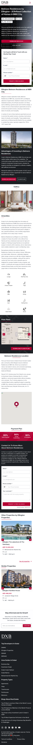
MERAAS (4, 656)
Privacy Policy (21, 739)
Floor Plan (21, 179)
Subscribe (27, 625)
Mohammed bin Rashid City (9, 675)
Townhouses (5, 689)
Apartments (4, 683)
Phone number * (8, 72)
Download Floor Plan (21, 348)
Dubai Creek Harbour (7, 670)
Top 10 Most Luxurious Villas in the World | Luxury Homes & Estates (16, 704)
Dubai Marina (5, 673)
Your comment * (7, 491)
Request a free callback (16, 81)
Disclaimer (4, 742)
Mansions (4, 695)
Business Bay (5, 664)
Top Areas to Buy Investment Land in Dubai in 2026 (15, 713)
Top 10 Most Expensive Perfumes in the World (15, 717)
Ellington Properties (7, 650)
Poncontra (17, 735)
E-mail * (5, 65)
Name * (5, 58)
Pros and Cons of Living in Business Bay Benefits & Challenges (16, 721)
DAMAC (3, 647)
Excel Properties (8, 733)
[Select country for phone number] (5, 75)
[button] (16, 404)
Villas (3, 686)
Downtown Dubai (6, 667)
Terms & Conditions (6, 739)
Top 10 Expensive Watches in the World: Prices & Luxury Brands (16, 709)
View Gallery (16, 45)
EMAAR (3, 653)
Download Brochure (16, 41)
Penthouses (5, 692)
